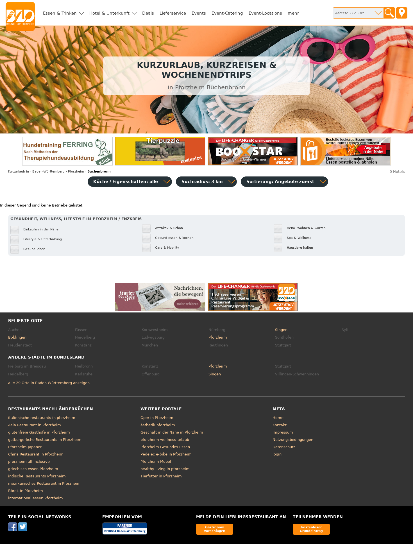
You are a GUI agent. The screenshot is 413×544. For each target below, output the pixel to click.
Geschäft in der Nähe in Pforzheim (171, 432)
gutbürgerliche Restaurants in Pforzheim (44, 440)
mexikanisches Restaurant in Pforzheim (44, 483)
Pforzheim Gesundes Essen (165, 447)
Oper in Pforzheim (156, 418)
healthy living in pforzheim (165, 469)
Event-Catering (227, 13)
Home (278, 418)
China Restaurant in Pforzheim (35, 454)
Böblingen (17, 337)
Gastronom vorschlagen (214, 528)
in (18, 171)
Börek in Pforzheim (25, 491)
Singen (281, 330)
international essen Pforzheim (35, 498)
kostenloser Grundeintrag (311, 528)
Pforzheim (217, 337)
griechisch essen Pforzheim (33, 469)
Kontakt (280, 425)
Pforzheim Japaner (25, 447)
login (277, 454)
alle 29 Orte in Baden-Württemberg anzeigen (49, 383)
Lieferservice (173, 13)
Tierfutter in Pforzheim (161, 476)
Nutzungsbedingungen (293, 440)
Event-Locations (265, 13)
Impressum (283, 432)
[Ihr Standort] (401, 13)
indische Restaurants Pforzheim (37, 476)
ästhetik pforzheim (157, 425)
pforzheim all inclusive (29, 461)
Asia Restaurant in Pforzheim (34, 425)
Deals (148, 13)
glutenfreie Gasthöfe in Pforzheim (39, 432)
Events (199, 13)
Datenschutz (284, 447)
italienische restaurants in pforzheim (41, 418)
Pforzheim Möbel (155, 461)
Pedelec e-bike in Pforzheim (166, 454)
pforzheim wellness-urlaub (164, 440)
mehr (293, 13)
